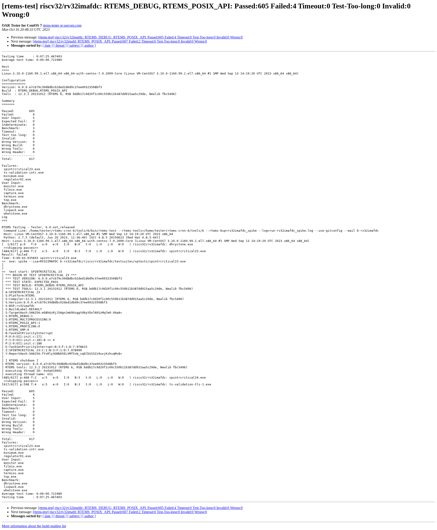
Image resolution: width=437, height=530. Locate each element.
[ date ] (48, 45)
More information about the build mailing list (34, 526)
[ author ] (89, 45)
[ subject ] (74, 45)
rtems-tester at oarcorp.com (62, 25)
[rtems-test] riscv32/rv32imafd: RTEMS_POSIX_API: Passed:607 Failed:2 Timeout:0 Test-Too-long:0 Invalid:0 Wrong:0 (120, 41)
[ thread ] (59, 45)
